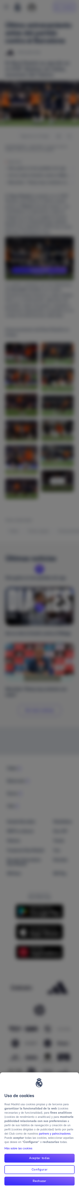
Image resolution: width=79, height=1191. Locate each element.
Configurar (40, 1169)
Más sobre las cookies (18, 1148)
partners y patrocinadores (54, 1133)
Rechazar (39, 1181)
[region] (39, 1131)
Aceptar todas (39, 1158)
